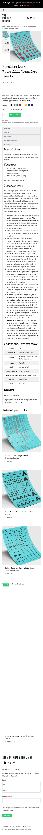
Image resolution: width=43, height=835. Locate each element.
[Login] (28, 18)
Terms (29, 826)
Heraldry (14, 122)
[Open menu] (39, 18)
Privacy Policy (32, 807)
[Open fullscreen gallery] (38, 59)
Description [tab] (7, 129)
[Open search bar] (3, 10)
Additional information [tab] (10, 140)
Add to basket (14, 115)
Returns (12, 826)
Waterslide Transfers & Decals (31, 122)
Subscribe (7, 815)
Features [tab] (6, 132)
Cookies (18, 826)
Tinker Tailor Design (26, 829)
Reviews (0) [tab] (7, 144)
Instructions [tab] (7, 136)
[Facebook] (4, 762)
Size (3, 109)
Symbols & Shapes (20, 122)
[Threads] (14, 762)
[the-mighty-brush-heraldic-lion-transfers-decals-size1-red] (25, 46)
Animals (9, 122)
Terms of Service (6, 810)
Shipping (5, 826)
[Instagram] (9, 762)
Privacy (24, 826)
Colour (4, 105)
